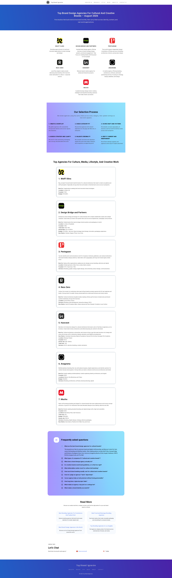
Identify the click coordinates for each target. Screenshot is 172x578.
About (94, 569)
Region (78, 569)
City (83, 569)
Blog (108, 2)
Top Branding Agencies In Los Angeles (101, 526)
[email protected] (83, 551)
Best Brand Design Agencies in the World (70, 527)
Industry (71, 569)
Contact (100, 569)
